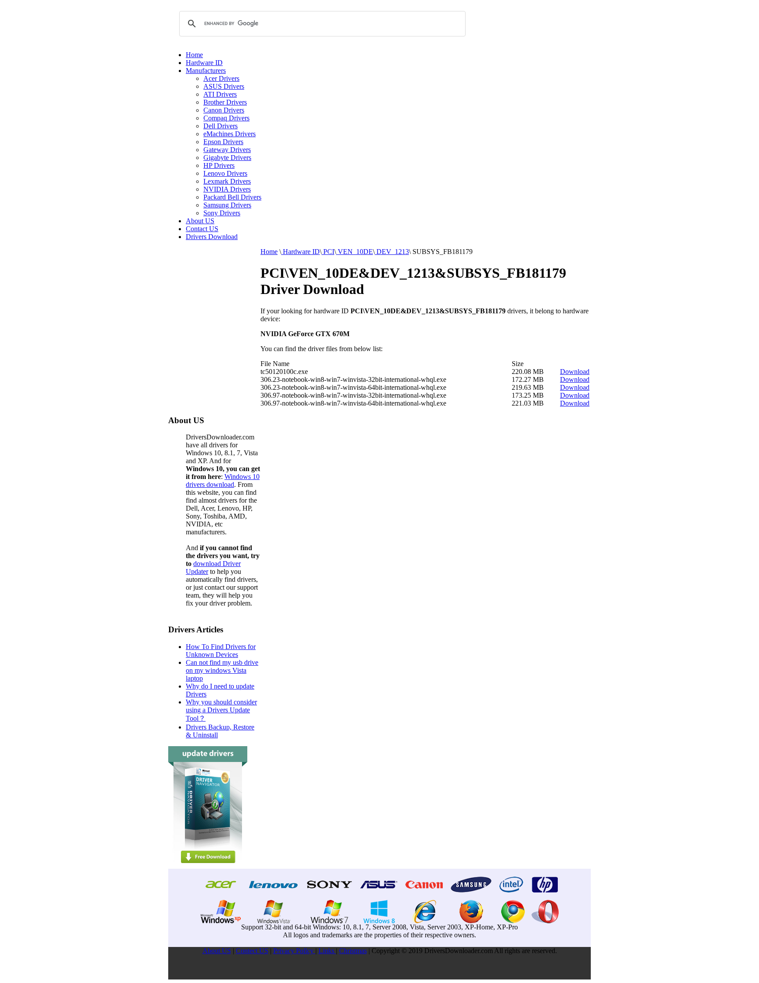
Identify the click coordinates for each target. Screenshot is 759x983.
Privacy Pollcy (294, 950)
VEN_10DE (354, 251)
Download (574, 371)
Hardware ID (204, 62)
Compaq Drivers (226, 118)
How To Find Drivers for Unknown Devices (221, 650)
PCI (328, 251)
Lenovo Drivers (225, 173)
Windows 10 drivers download (223, 480)
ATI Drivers (220, 94)
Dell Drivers (220, 126)
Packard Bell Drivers (232, 197)
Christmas (353, 950)
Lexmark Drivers (227, 181)
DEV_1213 (392, 251)
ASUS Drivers (223, 86)
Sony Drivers (221, 213)
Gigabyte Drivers (227, 157)
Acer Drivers (221, 78)
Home (194, 54)
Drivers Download (212, 236)
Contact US (202, 228)
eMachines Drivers (229, 134)
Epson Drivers (223, 141)
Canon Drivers (223, 110)
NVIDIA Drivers (227, 189)
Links (327, 950)
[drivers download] (207, 866)
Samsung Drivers (227, 205)
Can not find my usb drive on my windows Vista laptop (222, 670)
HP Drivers (219, 165)
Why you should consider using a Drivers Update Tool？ (221, 710)
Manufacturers (206, 70)
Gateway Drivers (227, 149)
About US (200, 221)
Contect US (252, 950)
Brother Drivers (225, 102)
